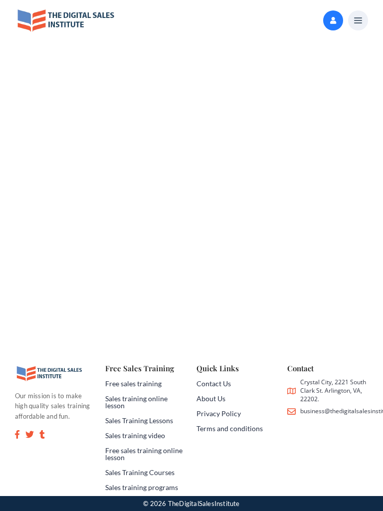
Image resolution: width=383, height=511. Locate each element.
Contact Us (213, 383)
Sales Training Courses (140, 472)
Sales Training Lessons (139, 420)
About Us (210, 398)
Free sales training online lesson (144, 454)
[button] (358, 20)
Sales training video (135, 435)
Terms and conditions (229, 428)
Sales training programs (141, 487)
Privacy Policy (218, 413)
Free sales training (133, 383)
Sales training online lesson (136, 402)
